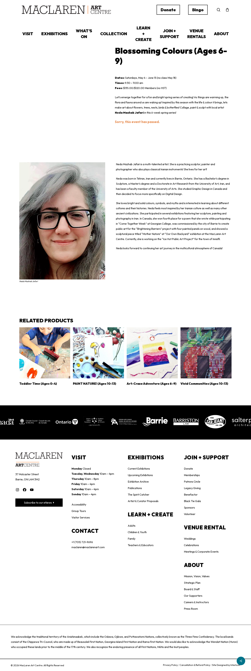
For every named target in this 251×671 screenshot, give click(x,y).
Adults (131, 525)
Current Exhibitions (139, 468)
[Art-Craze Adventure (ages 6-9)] (152, 352)
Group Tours (79, 511)
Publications (135, 488)
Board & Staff (192, 589)
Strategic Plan (192, 582)
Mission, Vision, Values (197, 576)
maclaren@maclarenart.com (88, 547)
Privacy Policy (170, 665)
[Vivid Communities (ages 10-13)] (206, 352)
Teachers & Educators (141, 545)
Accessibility (79, 504)
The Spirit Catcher (138, 494)
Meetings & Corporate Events (201, 551)
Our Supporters (193, 595)
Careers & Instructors (196, 602)
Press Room (191, 608)
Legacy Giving (192, 488)
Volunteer (189, 514)
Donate (188, 468)
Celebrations (191, 545)
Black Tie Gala (192, 501)
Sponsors (189, 507)
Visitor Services (81, 517)
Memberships (192, 475)
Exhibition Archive (138, 481)
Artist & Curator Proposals (143, 501)
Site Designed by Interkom (226, 665)
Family (131, 538)
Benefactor (191, 494)
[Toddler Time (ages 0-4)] (44, 352)
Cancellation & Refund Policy (195, 665)
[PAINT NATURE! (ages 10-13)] (98, 352)
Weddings (190, 538)
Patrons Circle (192, 481)
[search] (219, 10)
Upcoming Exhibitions (140, 475)
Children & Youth (137, 532)
